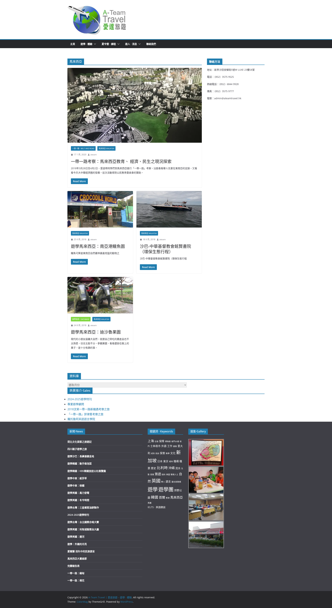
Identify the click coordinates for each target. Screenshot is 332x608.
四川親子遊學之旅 (77, 449)
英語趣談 (160, 507)
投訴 (157, 453)
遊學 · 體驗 (86, 44)
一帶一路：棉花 (75, 580)
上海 (151, 441)
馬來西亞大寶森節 (77, 558)
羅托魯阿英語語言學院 (81, 419)
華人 (163, 482)
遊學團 (165, 489)
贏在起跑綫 (176, 482)
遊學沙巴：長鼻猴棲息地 (80, 456)
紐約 (163, 474)
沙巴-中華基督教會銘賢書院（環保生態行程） (165, 248)
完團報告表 (73, 565)
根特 (171, 461)
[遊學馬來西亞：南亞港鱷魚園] (100, 209)
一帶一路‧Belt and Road (83, 148)
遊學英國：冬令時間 (78, 500)
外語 (164, 446)
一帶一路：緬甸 (75, 573)
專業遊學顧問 (75, 404)
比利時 (162, 467)
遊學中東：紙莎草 (77, 478)
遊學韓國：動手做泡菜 (79, 463)
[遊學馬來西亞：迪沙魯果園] (100, 295)
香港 (168, 498)
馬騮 (149, 503)
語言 (168, 481)
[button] (97, 19)
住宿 (156, 441)
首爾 (162, 497)
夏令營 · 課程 (109, 44)
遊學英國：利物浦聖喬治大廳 (83, 529)
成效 (153, 453)
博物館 (168, 441)
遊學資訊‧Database (80, 319)
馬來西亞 (176, 497)
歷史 (153, 468)
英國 (155, 481)
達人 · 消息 (131, 44)
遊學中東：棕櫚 (75, 485)
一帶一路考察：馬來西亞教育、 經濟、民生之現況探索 (121, 161)
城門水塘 (175, 441)
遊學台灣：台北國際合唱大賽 (83, 522)
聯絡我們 (151, 44)
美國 (168, 474)
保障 (161, 441)
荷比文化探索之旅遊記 (79, 441)
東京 (165, 461)
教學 (168, 453)
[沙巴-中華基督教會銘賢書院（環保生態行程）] (169, 209)
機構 (176, 461)
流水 (178, 468)
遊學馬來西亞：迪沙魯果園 (96, 332)
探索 (162, 453)
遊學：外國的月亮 (77, 544)
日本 (160, 461)
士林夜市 (155, 446)
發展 (152, 474)
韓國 (154, 497)
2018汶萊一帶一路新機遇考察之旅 (88, 409)
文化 (173, 453)
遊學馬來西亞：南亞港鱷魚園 (98, 246)
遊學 (153, 489)
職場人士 (174, 474)
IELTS (151, 507)
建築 (175, 446)
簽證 (158, 474)
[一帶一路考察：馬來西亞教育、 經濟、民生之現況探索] (134, 105)
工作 (169, 446)
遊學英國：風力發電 (78, 492)
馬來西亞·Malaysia (106, 148)
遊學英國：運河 (75, 536)
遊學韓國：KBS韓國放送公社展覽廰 (86, 471)
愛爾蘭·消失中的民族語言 (81, 551)
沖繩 (171, 468)
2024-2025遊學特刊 (79, 399)
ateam (93, 154)
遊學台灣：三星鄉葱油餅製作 (83, 507)
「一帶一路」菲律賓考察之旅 (85, 414)
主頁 (72, 44)
